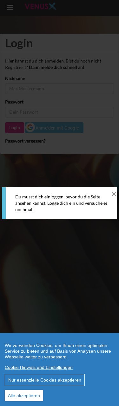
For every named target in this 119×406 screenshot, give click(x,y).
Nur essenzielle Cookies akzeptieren (44, 380)
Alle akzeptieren (24, 395)
